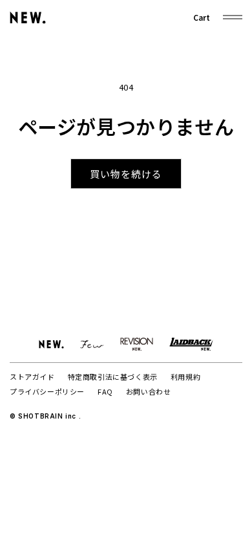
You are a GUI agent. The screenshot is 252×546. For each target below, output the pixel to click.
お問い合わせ (148, 391)
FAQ (105, 391)
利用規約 (185, 376)
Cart (201, 17)
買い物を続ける (126, 173)
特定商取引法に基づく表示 (113, 376)
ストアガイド (32, 376)
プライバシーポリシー (47, 391)
